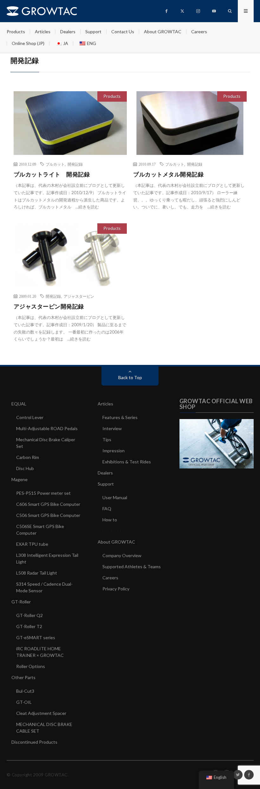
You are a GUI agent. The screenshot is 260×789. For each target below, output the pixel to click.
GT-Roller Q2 (29, 615)
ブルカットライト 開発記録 (52, 174)
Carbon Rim (27, 457)
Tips (106, 439)
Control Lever (29, 417)
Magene (19, 479)
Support (93, 31)
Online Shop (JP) (28, 43)
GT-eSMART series (35, 637)
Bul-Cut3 (25, 691)
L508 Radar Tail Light (36, 573)
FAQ (106, 508)
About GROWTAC (162, 31)
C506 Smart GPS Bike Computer (48, 515)
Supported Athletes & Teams (131, 566)
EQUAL (18, 403)
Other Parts (23, 677)
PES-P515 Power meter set (43, 493)
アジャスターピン (79, 296)
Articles (42, 31)
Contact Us (122, 31)
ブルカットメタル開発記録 (168, 174)
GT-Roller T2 (29, 626)
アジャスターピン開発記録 (49, 306)
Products (16, 31)
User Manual (114, 497)
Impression (113, 450)
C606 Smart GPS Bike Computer (48, 504)
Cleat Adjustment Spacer (41, 713)
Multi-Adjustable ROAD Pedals (47, 428)
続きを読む (88, 206)
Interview (112, 428)
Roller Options (30, 666)
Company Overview (121, 555)
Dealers (67, 31)
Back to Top (130, 377)
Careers (199, 31)
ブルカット (55, 164)
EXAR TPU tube (32, 544)
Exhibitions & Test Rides (126, 461)
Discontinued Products (34, 742)
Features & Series (120, 417)
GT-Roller (21, 601)
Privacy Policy (115, 588)
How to (109, 519)
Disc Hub (25, 468)
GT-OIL (24, 702)
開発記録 (75, 164)
